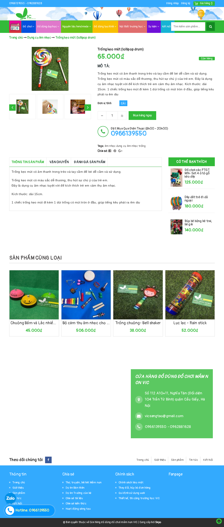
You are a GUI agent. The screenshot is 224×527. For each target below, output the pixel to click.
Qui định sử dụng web (132, 493)
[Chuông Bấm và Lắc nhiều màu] (34, 294)
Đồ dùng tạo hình (104, 26)
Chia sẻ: (103, 151)
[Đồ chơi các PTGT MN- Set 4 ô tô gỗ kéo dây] (176, 177)
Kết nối (166, 26)
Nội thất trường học (131, 26)
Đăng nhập (172, 3)
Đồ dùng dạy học (47, 26)
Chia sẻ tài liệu (74, 498)
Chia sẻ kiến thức (76, 503)
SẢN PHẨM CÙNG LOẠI (35, 258)
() (206, 3)
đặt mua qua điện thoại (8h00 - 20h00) (139, 131)
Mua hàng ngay (142, 115)
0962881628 (34, 3)
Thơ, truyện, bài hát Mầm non (84, 482)
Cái (123, 103)
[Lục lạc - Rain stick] (190, 294)
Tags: (101, 146)
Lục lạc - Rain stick (190, 323)
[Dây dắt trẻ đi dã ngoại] (176, 203)
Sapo (158, 522)
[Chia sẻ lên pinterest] (115, 151)
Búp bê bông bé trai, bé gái (198, 222)
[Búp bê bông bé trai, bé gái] (176, 226)
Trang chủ (142, 460)
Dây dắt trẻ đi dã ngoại (196, 199)
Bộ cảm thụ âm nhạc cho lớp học (86, 323)
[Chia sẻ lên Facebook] (110, 151)
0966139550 (17, 3)
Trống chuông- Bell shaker (138, 323)
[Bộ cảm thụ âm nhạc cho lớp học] (86, 294)
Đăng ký (185, 3)
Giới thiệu (160, 460)
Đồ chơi (28, 26)
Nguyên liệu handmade (75, 26)
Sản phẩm (177, 460)
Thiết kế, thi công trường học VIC (139, 498)
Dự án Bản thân (75, 488)
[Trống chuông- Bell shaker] (138, 294)
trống (142, 146)
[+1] (120, 151)
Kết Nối (208, 460)
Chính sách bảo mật (131, 482)
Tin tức (193, 460)
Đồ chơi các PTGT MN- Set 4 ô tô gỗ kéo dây (197, 173)
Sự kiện (153, 26)
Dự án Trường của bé (79, 493)
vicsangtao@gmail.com (164, 416)
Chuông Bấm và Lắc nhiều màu (34, 323)
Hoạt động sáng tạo (78, 509)
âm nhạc (110, 146)
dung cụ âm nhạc (127, 146)
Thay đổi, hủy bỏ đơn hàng (134, 488)
